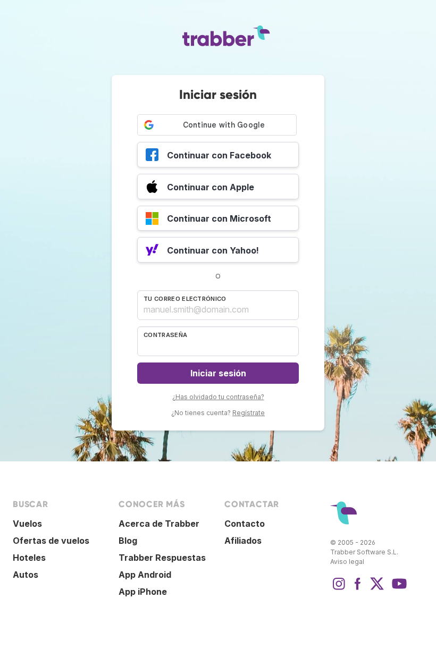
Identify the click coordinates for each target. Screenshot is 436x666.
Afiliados (243, 540)
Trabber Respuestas (162, 557)
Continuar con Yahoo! (213, 250)
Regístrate (248, 413)
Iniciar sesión (218, 373)
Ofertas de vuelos (51, 540)
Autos (25, 574)
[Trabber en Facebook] (357, 589)
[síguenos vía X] (376, 589)
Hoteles (29, 557)
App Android (145, 574)
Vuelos (27, 523)
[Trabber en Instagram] (338, 589)
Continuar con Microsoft (219, 218)
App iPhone (143, 591)
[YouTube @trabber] (398, 589)
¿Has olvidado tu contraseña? (218, 397)
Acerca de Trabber (159, 523)
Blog (128, 540)
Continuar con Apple (210, 187)
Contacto (244, 523)
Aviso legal (347, 562)
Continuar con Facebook (219, 155)
